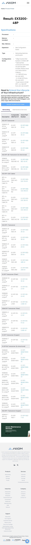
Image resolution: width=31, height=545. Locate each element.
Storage (8, 478)
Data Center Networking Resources (8, 528)
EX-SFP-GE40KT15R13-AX (25, 405)
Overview (23, 474)
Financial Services (8, 497)
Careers (23, 495)
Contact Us (23, 497)
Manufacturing (7, 503)
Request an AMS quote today (15, 104)
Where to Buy (8, 522)
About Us (23, 491)
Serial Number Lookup (8, 526)
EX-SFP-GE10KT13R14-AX (25, 375)
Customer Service (7, 520)
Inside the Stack (8, 531)
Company (23, 493)
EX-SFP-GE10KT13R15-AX (25, 367)
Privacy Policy (21, 536)
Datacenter (8, 491)
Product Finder (10, 8)
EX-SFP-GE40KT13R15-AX (25, 390)
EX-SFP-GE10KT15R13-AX (25, 352)
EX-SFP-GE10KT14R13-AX (25, 359)
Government (8, 499)
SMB (8, 505)
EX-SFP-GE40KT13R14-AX (25, 382)
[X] (17, 465)
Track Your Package (7, 524)
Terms (26, 536)
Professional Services (23, 482)
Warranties (7, 516)
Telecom (8, 507)
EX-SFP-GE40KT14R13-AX (25, 397)
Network (23, 476)
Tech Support (8, 518)
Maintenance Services (20, 109)
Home (3, 8)
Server (23, 480)
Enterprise (7, 495)
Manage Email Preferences (15, 537)
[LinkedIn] (14, 465)
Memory (8, 476)
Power (7, 480)
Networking (6, 109)
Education (7, 493)
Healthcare (7, 501)
